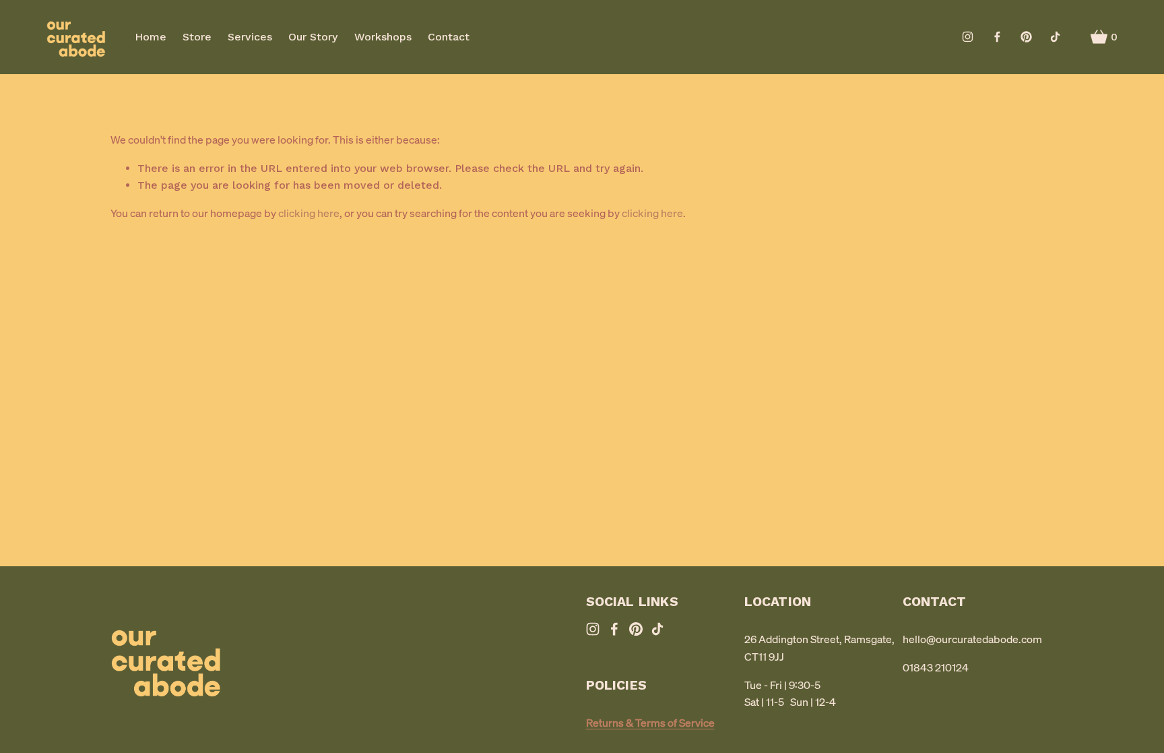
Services (250, 36)
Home (150, 36)
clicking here (309, 213)
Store (197, 36)
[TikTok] (1055, 36)
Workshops (383, 36)
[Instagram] (967, 36)
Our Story (312, 36)
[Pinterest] (1026, 36)
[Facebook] (997, 36)
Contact (449, 36)
